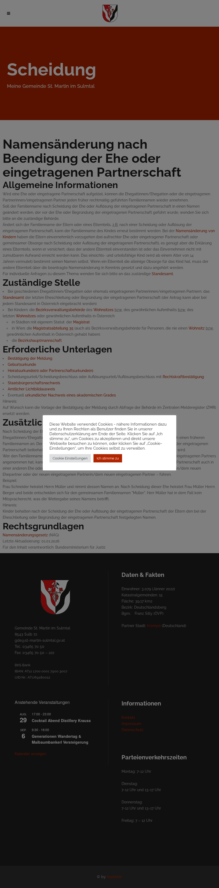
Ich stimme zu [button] (108, 458)
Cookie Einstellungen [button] (70, 458)
